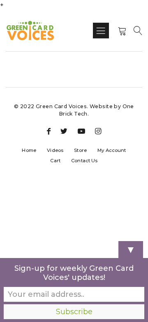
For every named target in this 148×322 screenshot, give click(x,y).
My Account (111, 150)
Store (80, 150)
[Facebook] (49, 131)
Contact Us (84, 160)
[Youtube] (81, 131)
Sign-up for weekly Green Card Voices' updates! (74, 273)
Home (29, 150)
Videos (55, 150)
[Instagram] (98, 131)
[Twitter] (63, 131)
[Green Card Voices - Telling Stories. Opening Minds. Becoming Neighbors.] (30, 30)
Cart (55, 160)
